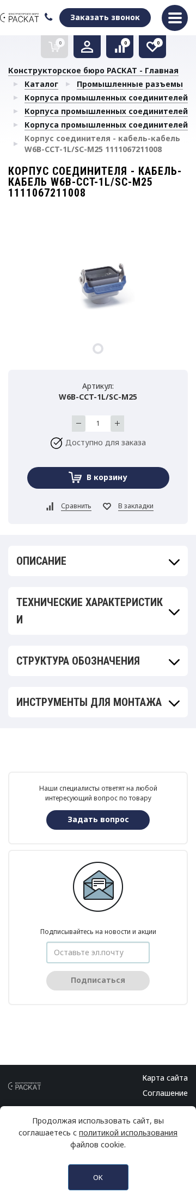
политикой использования (128, 1132)
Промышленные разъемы (130, 84)
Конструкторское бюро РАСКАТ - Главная (93, 70)
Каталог (41, 84)
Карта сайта (165, 1077)
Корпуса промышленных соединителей (106, 97)
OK (98, 1177)
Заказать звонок (105, 17)
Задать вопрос (98, 819)
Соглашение (165, 1093)
